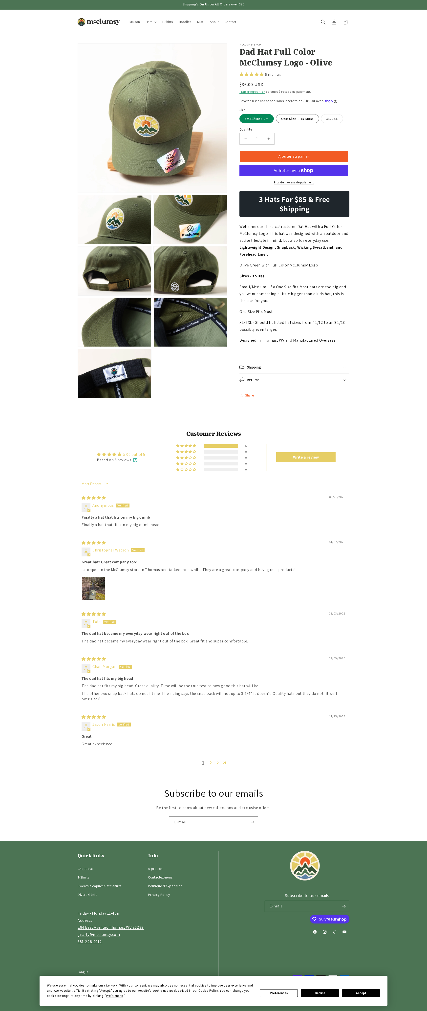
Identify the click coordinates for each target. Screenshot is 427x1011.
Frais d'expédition (252, 91)
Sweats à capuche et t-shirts (99, 886)
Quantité (245, 129)
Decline (320, 993)
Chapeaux (85, 868)
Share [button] (249, 395)
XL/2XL (334, 119)
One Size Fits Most (297, 118)
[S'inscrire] (252, 822)
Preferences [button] (114, 996)
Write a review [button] (306, 457)
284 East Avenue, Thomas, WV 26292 (111, 927)
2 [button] (211, 762)
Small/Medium (257, 118)
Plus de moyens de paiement (294, 182)
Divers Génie (87, 894)
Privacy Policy (159, 894)
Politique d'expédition (165, 886)
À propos (155, 868)
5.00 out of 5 (134, 454)
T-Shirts (83, 877)
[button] (151, 21)
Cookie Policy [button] (208, 990)
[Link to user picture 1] (93, 588)
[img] (94, 497)
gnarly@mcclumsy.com (99, 934)
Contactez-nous (160, 877)
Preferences (279, 993)
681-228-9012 (90, 941)
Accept (361, 993)
